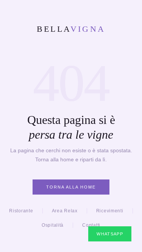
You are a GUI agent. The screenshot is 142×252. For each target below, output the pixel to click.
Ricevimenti (109, 210)
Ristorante (21, 210)
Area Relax (65, 210)
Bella (71, 29)
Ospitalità (53, 225)
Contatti (91, 225)
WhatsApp (110, 234)
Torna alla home (71, 187)
